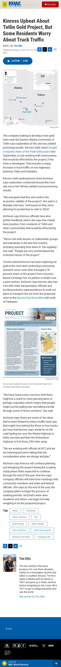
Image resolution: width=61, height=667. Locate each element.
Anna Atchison (19, 530)
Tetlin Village (38, 524)
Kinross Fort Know (21, 537)
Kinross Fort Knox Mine (30, 297)
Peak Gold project (42, 530)
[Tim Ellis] (9, 563)
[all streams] (57, 663)
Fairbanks (30, 510)
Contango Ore (44, 537)
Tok (35, 517)
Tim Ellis (18, 45)
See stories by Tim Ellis (31, 596)
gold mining (18, 524)
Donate (51, 4)
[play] (4, 663)
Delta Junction (20, 517)
